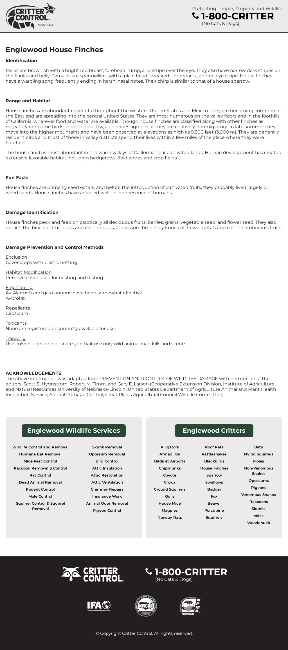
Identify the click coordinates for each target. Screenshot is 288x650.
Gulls (170, 496)
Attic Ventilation (107, 482)
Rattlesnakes (214, 454)
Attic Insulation (107, 468)
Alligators (170, 447)
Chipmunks (170, 468)
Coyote (169, 475)
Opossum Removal (107, 454)
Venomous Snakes (258, 495)
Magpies (170, 510)
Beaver (214, 503)
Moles (258, 461)
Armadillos (169, 454)
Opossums (259, 481)
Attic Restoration (107, 475)
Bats (258, 447)
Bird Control (107, 461)
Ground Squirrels (170, 489)
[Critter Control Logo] (31, 16)
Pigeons (258, 488)
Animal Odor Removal (107, 503)
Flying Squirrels (258, 454)
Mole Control (40, 496)
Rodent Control (40, 489)
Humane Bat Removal (40, 454)
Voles (259, 516)
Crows (170, 482)
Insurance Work (107, 496)
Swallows (214, 482)
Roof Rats (214, 447)
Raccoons (258, 502)
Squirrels (214, 517)
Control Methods (84, 247)
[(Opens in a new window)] (111, 605)
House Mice (170, 503)
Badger (214, 489)
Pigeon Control (107, 510)
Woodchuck (258, 523)
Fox (214, 496)
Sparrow (214, 475)
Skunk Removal (107, 447)
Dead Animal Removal (40, 482)
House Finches (214, 468)
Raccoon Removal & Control (40, 468)
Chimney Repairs (107, 489)
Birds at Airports (169, 461)
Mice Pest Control (40, 461)
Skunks (259, 509)
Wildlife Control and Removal (40, 447)
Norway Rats (170, 517)
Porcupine (214, 510)
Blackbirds (214, 461)
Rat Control (40, 475)
